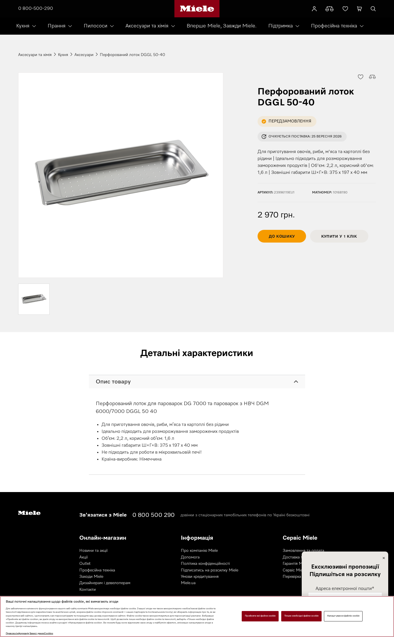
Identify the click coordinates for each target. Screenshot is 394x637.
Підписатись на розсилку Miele (209, 570)
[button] (360, 76)
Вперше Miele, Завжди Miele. (221, 26)
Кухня (22, 26)
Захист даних (36, 633)
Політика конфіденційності (205, 564)
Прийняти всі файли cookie (260, 616)
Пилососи (95, 26)
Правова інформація (17, 633)
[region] (197, 616)
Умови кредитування (200, 577)
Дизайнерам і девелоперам (104, 583)
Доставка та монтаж (301, 557)
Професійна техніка (334, 26)
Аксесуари (83, 55)
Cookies (48, 633)
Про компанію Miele (199, 551)
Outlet (85, 564)
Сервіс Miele (294, 570)
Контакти (87, 590)
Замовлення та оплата (303, 551)
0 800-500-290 (35, 8)
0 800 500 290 (153, 515)
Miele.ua (188, 583)
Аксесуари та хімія (146, 26)
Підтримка (280, 26)
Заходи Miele (91, 577)
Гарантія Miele (295, 564)
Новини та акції (93, 551)
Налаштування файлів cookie (343, 616)
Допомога (190, 557)
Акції (83, 557)
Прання (56, 26)
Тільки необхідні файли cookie (301, 616)
